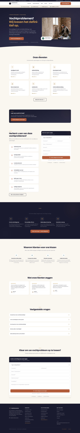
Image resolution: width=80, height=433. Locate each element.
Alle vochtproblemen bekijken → (18, 194)
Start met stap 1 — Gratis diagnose (40, 231)
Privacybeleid (64, 429)
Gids (42, 3)
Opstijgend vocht (28, 409)
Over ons (50, 3)
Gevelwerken (27, 421)
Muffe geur (43, 418)
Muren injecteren (28, 414)
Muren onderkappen (29, 416)
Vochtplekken (43, 414)
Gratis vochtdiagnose (15, 38)
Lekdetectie (27, 418)
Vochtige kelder (44, 411)
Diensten (29, 3)
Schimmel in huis (44, 409)
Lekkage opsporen (44, 416)
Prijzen (45, 3)
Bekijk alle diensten (39, 99)
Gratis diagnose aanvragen (19, 119)
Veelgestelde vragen (60, 413)
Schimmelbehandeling (29, 419)
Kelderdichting (28, 411)
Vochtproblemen (36, 3)
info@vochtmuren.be (59, 0)
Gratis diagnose (65, 3)
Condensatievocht (44, 413)
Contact (58, 418)
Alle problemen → (44, 419)
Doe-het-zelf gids (60, 409)
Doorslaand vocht (28, 413)
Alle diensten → (28, 423)
